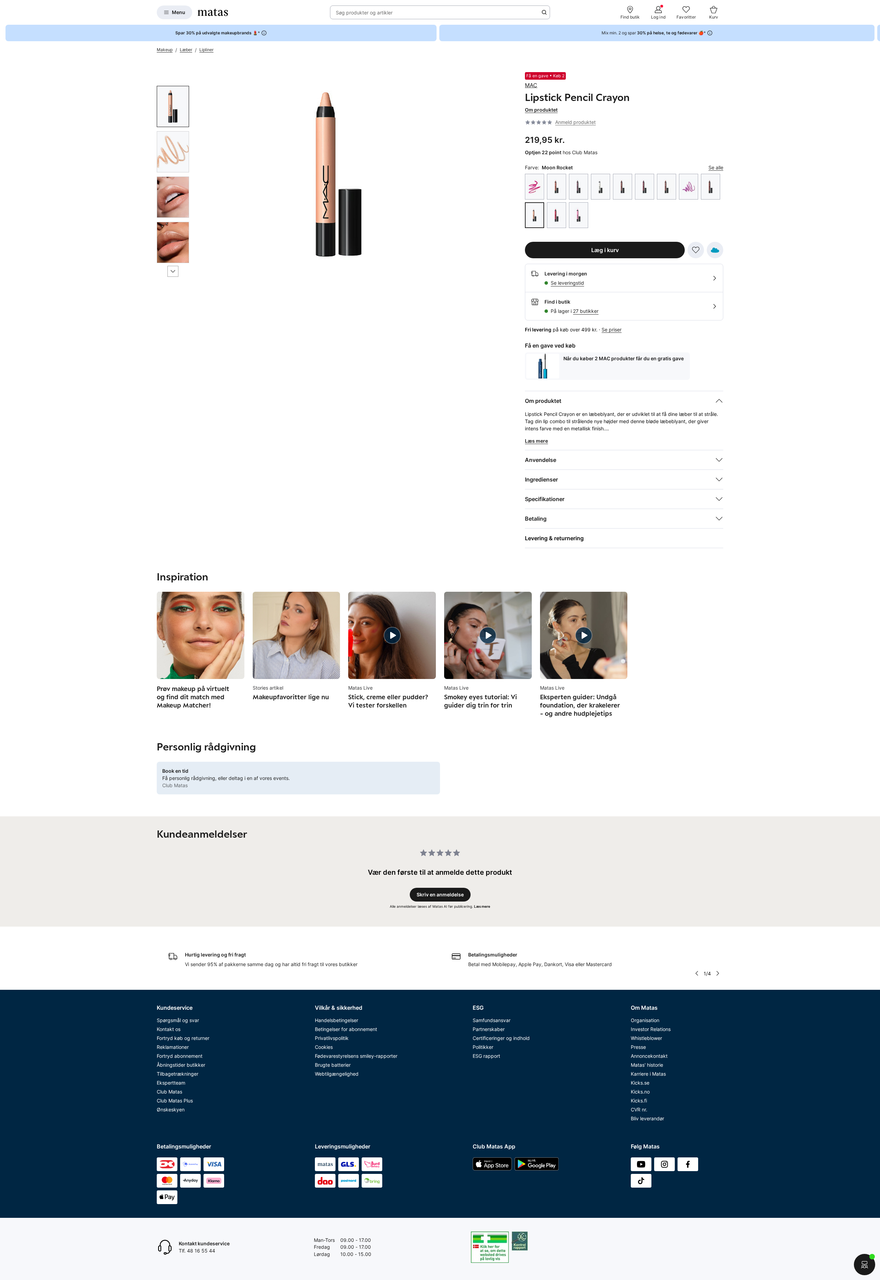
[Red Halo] (556, 215)
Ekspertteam (171, 1083)
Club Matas (169, 1092)
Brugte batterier (333, 1065)
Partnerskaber (489, 1029)
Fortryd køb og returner (183, 1038)
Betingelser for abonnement (346, 1029)
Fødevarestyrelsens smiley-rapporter (356, 1056)
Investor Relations (651, 1029)
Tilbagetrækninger (177, 1074)
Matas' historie (647, 1065)
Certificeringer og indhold (501, 1038)
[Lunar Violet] (688, 187)
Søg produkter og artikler (364, 12)
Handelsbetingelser (336, 1020)
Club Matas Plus (175, 1100)
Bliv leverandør (647, 1118)
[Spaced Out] (578, 215)
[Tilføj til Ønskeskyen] (715, 250)
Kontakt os (168, 1029)
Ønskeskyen (171, 1109)
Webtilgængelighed (337, 1074)
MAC (531, 85)
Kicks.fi (639, 1100)
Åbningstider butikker (181, 1065)
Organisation (645, 1020)
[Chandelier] (556, 187)
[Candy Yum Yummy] (534, 187)
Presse (638, 1047)
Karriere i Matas (648, 1074)
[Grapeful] (644, 187)
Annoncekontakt (649, 1056)
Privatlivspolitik (332, 1038)
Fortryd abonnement (179, 1056)
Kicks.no (640, 1092)
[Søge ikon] (544, 12)
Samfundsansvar (491, 1020)
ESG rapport (486, 1056)
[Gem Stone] (622, 187)
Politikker (483, 1047)
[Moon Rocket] (534, 215)
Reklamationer (173, 1047)
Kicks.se (640, 1083)
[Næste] (172, 271)
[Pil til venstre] (696, 973)
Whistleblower (646, 1038)
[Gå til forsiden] (213, 12)
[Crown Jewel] (600, 187)
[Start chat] (864, 1264)
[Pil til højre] (874, 32)
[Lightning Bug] (666, 187)
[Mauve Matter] (710, 187)
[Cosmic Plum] (578, 187)
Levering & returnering (554, 538)
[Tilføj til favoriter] (696, 250)
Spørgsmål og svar (178, 1020)
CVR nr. (639, 1109)
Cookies (324, 1047)
